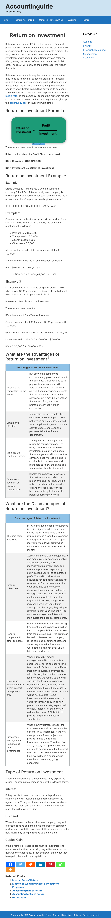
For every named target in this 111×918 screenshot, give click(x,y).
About (48, 915)
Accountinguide (29, 6)
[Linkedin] (40, 864)
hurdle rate (11, 96)
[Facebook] (10, 864)
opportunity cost (18, 102)
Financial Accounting (24, 20)
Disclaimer (67, 915)
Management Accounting (51, 20)
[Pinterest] (50, 864)
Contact (57, 915)
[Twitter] (20, 864)
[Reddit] (30, 864)
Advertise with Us (91, 915)
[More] (10, 869)
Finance (85, 20)
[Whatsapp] (60, 864)
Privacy (77, 915)
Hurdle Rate (19, 897)
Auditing (72, 20)
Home (5, 20)
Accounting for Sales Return (28, 894)
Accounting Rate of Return (27, 890)
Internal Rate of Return (25, 880)
